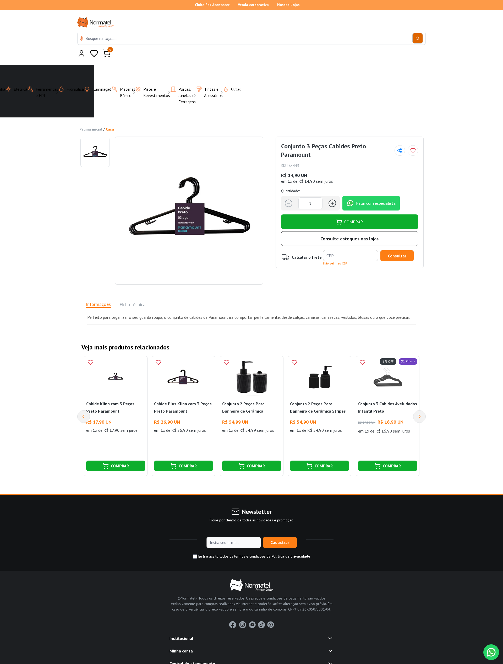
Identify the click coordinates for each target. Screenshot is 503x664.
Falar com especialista (376, 190)
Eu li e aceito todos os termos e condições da (253, 543)
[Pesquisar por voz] (81, 39)
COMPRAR (353, 209)
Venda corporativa (253, 4)
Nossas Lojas (288, 4)
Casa (110, 116)
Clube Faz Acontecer (212, 4)
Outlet (232, 76)
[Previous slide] (83, 403)
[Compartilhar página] (400, 137)
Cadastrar (279, 529)
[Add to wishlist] (413, 137)
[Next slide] (419, 403)
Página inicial (90, 116)
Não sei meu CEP (335, 250)
